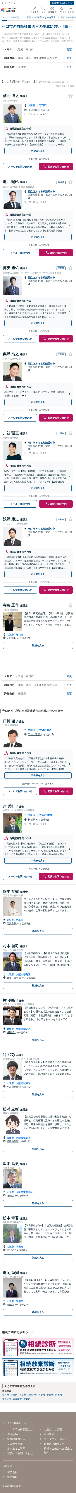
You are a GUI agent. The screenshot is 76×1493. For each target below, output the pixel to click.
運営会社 (12, 1472)
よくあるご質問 (16, 1448)
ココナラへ (9, 3)
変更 (69, 49)
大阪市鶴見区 (46, 815)
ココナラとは (15, 1443)
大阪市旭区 (45, 729)
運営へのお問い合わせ (20, 1453)
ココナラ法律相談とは (20, 1429)
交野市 (27, 1399)
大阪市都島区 (23, 974)
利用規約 (49, 1434)
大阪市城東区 (23, 1083)
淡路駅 (11, 1195)
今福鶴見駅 (13, 1086)
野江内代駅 (13, 1141)
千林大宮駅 (34, 734)
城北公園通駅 (14, 978)
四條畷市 (17, 1399)
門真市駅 (12, 923)
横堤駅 (32, 819)
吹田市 (19, 1246)
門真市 (19, 920)
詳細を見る (38, 645)
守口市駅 (33, 110)
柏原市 (50, 1395)
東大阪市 (6, 1399)
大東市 (41, 1395)
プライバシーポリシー (57, 1438)
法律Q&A (12, 1434)
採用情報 (12, 1477)
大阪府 (31, 105)
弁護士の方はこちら (62, 2)
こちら (65, 82)
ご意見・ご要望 (53, 1429)
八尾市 (22, 1395)
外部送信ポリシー (54, 1443)
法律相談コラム (16, 1438)
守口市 (42, 105)
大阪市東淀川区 (24, 1192)
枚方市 (14, 1395)
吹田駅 (11, 1250)
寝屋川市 (32, 1395)
